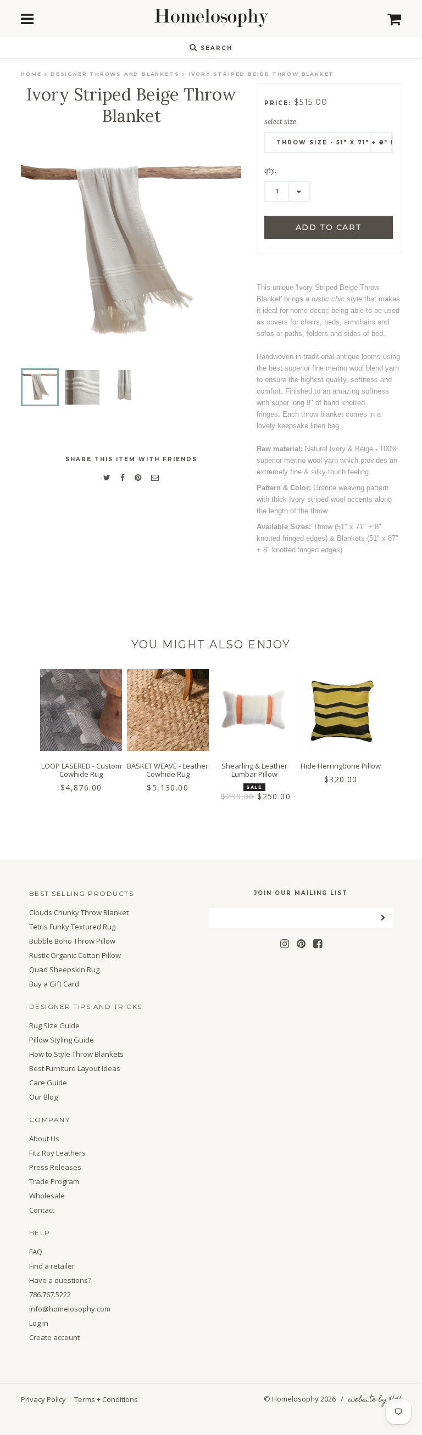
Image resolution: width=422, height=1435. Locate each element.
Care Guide (48, 1082)
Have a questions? (60, 1280)
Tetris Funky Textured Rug (72, 926)
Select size (280, 121)
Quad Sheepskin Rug (64, 969)
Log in (38, 1323)
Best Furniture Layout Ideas (74, 1068)
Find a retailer (52, 1266)
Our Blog (43, 1097)
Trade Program (54, 1181)
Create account (54, 1337)
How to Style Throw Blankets (76, 1054)
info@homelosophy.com (69, 1309)
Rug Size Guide (54, 1025)
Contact (41, 1210)
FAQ (35, 1251)
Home (31, 74)
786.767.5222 (50, 1294)
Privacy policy (43, 1399)
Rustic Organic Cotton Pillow (75, 955)
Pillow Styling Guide (61, 1040)
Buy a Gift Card (54, 984)
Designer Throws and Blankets (115, 74)
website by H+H (374, 1400)
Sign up (211, 829)
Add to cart (329, 227)
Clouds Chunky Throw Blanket (79, 912)
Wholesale (47, 1195)
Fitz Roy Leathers (57, 1153)
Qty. (270, 170)
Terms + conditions (106, 1399)
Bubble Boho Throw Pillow (72, 941)
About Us (44, 1138)
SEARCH (215, 48)
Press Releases (55, 1167)
